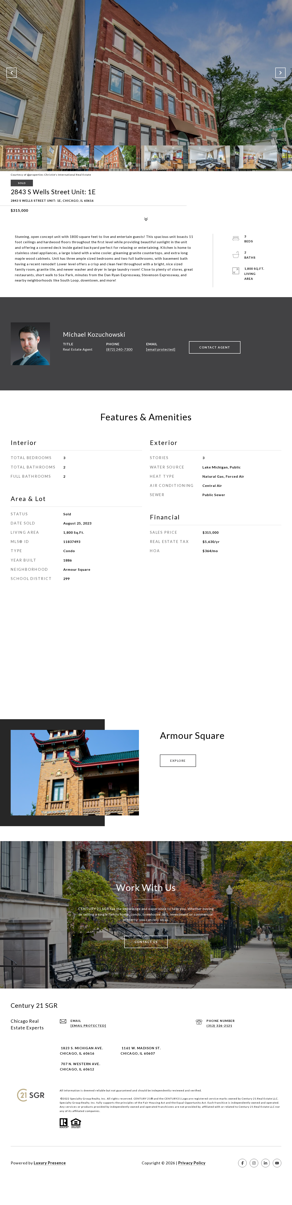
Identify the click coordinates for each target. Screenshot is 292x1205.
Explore (178, 760)
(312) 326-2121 (219, 1025)
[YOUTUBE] (277, 1163)
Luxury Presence (50, 1163)
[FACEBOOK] (242, 1163)
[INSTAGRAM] (254, 1163)
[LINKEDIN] (265, 1163)
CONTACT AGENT (214, 347)
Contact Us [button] (146, 942)
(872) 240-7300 (119, 349)
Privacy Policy (192, 1163)
